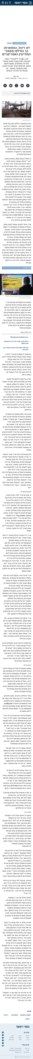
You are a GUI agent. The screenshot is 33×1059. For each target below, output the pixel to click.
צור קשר (27, 1048)
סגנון (12, 1036)
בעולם (9, 43)
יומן (28, 1040)
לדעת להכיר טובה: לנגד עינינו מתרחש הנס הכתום (16, 342)
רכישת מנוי (26, 1052)
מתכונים (11, 1038)
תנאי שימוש (18, 1052)
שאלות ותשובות (11, 1049)
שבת (20, 1040)
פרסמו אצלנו (18, 1048)
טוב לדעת (11, 1040)
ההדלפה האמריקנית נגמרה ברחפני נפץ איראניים (15, 349)
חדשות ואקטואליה (19, 43)
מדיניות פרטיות (17, 1050)
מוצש (20, 1038)
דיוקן (20, 1036)
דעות (28, 1038)
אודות (27, 1050)
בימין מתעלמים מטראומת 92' (19, 337)
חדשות (27, 1036)
